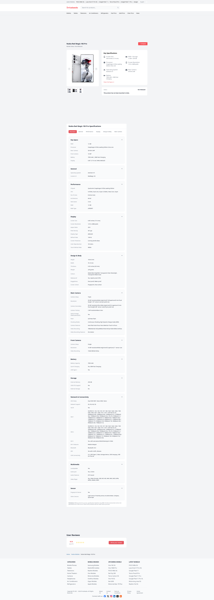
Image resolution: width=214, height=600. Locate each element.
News (137, 13)
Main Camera (118, 131)
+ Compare (143, 44)
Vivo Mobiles (92, 573)
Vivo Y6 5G (111, 579)
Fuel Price (113, 13)
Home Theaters (72, 573)
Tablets (76, 13)
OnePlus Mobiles (93, 579)
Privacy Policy (129, 592)
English (142, 2)
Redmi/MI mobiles (93, 568)
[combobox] (100, 7)
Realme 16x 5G (133, 584)
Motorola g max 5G (135, 581)
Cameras (70, 576)
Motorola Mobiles (93, 576)
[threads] (117, 596)
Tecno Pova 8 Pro (114, 2)
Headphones (71, 579)
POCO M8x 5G (80, 2)
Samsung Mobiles (93, 565)
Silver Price (130, 13)
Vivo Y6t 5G (111, 565)
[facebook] (105, 596)
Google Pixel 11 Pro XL (136, 579)
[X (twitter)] (108, 596)
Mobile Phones (72, 565)
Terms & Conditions (117, 592)
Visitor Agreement (140, 592)
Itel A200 (111, 581)
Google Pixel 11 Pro (126, 2)
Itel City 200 (112, 573)
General (80, 131)
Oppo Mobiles (92, 581)
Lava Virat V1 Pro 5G (91, 2)
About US (101, 592)
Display (98, 131)
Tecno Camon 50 (113, 576)
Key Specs (72, 131)
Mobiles (69, 13)
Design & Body (107, 131)
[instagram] (111, 596)
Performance (89, 131)
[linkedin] (114, 596)
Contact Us (108, 592)
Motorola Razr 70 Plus (115, 584)
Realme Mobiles (93, 571)
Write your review (116, 543)
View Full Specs (108, 82)
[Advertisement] (134, 7)
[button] (69, 69)
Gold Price (122, 13)
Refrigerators (104, 13)
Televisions (83, 13)
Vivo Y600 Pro (112, 568)
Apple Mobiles (92, 584)
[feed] (121, 596)
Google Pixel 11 (103, 2)
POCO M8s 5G (112, 571)
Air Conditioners (93, 13)
